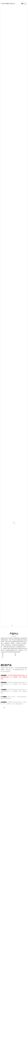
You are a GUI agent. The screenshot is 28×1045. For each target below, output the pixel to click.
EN (22, 3)
